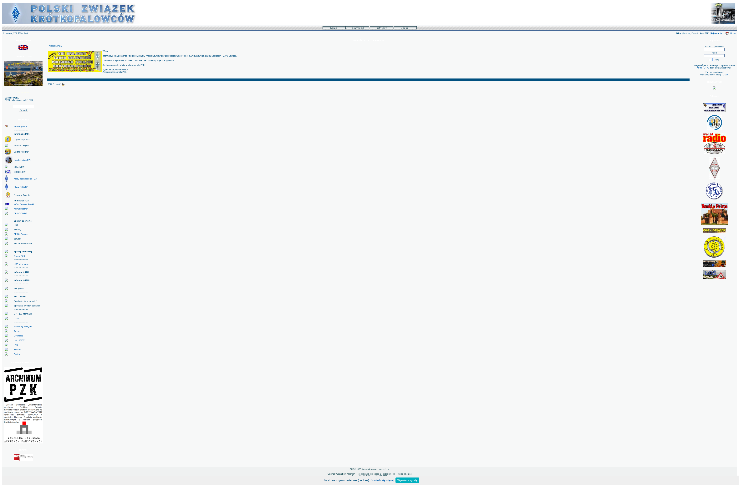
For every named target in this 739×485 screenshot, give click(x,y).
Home (733, 33)
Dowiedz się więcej (382, 480)
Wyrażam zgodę (407, 480)
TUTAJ (724, 74)
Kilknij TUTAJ (703, 68)
